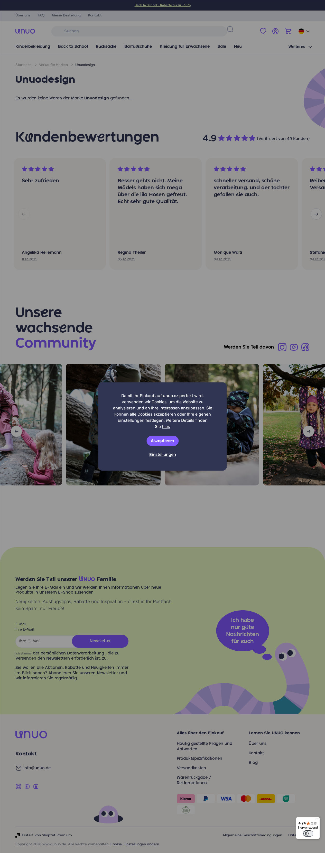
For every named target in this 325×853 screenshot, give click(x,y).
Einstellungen (162, 455)
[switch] (308, 833)
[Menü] (317, 820)
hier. (166, 426)
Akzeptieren (162, 441)
